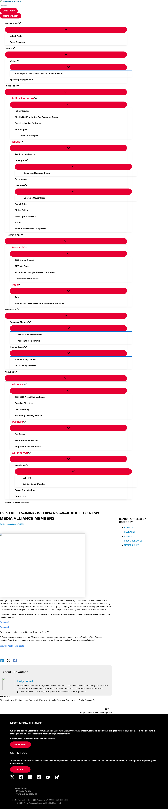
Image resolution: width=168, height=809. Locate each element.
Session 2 (4, 627)
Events (128, 536)
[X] (8, 660)
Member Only (131, 545)
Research (130, 532)
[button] (9, 10)
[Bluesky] (56, 779)
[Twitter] (12, 779)
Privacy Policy (23, 791)
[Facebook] (15, 660)
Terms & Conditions (26, 794)
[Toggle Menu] (66, 30)
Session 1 (4, 622)
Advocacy (130, 527)
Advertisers (21, 788)
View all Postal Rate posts (12, 646)
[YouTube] (48, 779)
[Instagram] (39, 779)
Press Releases (133, 541)
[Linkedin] (2, 660)
